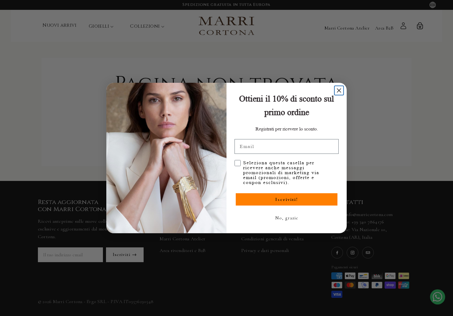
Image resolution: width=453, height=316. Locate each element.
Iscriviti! (286, 199)
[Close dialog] (339, 90)
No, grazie (286, 218)
